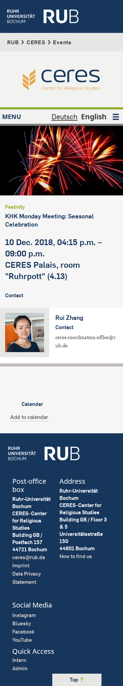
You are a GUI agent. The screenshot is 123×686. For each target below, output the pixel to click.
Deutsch (65, 116)
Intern (19, 660)
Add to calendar (29, 416)
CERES (36, 42)
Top (74, 679)
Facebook (23, 631)
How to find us (75, 556)
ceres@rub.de (28, 557)
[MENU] (116, 116)
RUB (13, 42)
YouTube (22, 640)
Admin (20, 668)
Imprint (20, 565)
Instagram (24, 615)
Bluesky (21, 623)
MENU (11, 116)
